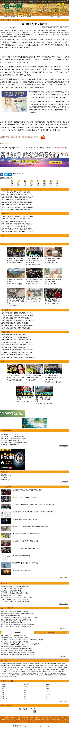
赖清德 (61, 665)
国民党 (37, 665)
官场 (15, 14)
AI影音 (54, 284)
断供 (34, 380)
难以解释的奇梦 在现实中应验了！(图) (11, 591)
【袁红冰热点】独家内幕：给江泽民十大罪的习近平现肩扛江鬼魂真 (34, 260)
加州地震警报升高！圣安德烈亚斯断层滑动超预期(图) (17, 197)
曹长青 (26, 698)
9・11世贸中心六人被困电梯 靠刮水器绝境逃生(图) (16, 352)
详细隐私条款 (34, 4)
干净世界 (10, 719)
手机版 (43, 27)
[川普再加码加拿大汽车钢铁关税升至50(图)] (6, 519)
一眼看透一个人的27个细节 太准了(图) (11, 589)
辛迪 (47, 698)
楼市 (52, 669)
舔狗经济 (19, 380)
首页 (5, 14)
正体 (47, 27)
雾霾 (29, 671)
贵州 (29, 284)
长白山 (8, 673)
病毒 (24, 663)
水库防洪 (50, 403)
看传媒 (47, 719)
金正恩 (54, 665)
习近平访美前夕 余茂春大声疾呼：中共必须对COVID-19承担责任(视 (20, 618)
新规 (54, 303)
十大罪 (36, 264)
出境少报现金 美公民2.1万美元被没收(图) (13, 334)
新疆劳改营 (25, 673)
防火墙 (37, 671)
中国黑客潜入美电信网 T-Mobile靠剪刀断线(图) (15, 194)
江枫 (25, 696)
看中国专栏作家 (7, 681)
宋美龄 (30, 675)
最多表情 (51, 632)
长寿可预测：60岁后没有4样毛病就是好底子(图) (14, 593)
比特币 (30, 669)
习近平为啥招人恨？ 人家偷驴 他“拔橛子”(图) (13, 635)
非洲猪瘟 (20, 671)
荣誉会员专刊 (6, 430)
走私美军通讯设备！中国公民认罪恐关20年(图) (15, 337)
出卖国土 (47, 663)
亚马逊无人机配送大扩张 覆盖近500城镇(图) (14, 199)
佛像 (10, 284)
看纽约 (42, 719)
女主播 (34, 673)
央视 (38, 673)
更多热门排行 (63, 628)
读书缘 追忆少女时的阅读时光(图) (10, 444)
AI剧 (51, 284)
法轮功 (50, 671)
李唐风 (48, 690)
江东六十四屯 (60, 671)
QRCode (15, 174)
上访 (47, 671)
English (43, 717)
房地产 (48, 669)
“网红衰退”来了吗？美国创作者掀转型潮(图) (14, 347)
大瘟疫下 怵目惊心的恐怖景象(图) (10, 615)
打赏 (51, 27)
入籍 (62, 673)
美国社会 (6, 16)
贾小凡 (4, 686)
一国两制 (65, 667)
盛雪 (25, 692)
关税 (2, 667)
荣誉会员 (55, 153)
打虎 (55, 667)
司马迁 (39, 301)
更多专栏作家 (63, 701)
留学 (49, 673)
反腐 (52, 667)
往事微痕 (28, 665)
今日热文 (4, 244)
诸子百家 (35, 301)
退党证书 (59, 719)
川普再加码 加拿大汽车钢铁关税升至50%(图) (24, 519)
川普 (14, 663)
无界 (35, 721)
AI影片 (58, 284)
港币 (45, 669)
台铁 (55, 663)
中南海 (30, 667)
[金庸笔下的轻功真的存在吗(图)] (6, 570)
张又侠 (40, 663)
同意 (61, 4)
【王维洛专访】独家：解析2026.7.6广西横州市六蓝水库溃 (43, 399)
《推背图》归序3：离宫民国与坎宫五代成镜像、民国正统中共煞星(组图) (32, 512)
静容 (25, 694)
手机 (65, 675)
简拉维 (18, 305)
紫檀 (15, 305)
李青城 (48, 694)
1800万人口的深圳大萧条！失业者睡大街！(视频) (26, 533)
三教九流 (30, 301)
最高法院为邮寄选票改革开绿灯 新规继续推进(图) (15, 586)
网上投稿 (7, 717)
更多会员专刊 (63, 446)
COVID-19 (28, 663)
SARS (20, 673)
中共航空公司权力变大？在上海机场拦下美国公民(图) (27, 490)
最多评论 (18, 632)
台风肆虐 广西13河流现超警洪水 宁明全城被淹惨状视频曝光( (15, 301)
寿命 (11, 677)
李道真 (26, 686)
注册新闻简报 (6, 705)
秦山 (3, 694)
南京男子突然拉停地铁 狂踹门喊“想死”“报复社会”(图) (15, 646)
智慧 (60, 675)
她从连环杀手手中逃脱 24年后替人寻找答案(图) (15, 209)
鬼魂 (33, 264)
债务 (22, 669)
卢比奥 (21, 663)
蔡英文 (2, 671)
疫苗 (8, 665)
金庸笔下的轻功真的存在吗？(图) (21, 570)
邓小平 (34, 675)
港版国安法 (18, 665)
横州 (41, 403)
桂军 (17, 675)
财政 (54, 669)
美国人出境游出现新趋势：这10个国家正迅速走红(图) (17, 342)
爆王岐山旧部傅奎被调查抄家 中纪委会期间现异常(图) (16, 620)
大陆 (10, 14)
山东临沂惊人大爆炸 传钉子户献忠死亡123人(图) (14, 611)
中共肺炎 (3, 663)
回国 (59, 673)
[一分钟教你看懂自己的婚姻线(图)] (6, 555)
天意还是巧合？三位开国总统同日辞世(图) (12, 436)
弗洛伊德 (44, 665)
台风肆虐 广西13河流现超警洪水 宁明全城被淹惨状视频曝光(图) (30, 526)
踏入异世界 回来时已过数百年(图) (10, 440)
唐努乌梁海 (3, 673)
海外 (4, 675)
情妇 (45, 667)
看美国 (8, 20)
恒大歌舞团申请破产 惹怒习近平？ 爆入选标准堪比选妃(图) (17, 613)
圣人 (19, 401)
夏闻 (47, 688)
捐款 (19, 717)
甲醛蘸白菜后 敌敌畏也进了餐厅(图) (11, 595)
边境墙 (4, 667)
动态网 (65, 719)
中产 (59, 669)
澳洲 (11, 675)
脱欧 (17, 669)
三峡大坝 (59, 663)
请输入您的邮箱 (23, 709)
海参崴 (62, 669)
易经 (52, 675)
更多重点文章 (63, 577)
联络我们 (13, 717)
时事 (18, 16)
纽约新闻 (28, 16)
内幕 (33, 667)
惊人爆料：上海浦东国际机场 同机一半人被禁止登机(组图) (17, 652)
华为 (47, 667)
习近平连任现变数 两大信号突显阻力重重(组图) (14, 438)
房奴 (32, 380)
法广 (2, 669)
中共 (48, 303)
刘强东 (8, 671)
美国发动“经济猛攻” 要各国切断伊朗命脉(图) (24, 497)
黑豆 (53, 262)
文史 (45, 14)
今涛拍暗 (26, 684)
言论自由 (30, 673)
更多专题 (64, 482)
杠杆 (25, 669)
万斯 (8, 667)
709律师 (44, 671)
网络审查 (55, 671)
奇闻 (55, 14)
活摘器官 (51, 663)
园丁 (3, 692)
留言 (54, 27)
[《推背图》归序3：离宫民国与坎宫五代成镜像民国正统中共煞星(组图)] (6, 512)
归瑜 (47, 686)
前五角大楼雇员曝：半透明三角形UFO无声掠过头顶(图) (18, 357)
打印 (57, 27)
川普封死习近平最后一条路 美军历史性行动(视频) (15, 637)
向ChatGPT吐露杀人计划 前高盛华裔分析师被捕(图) (16, 202)
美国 (20, 14)
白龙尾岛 (12, 673)
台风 (10, 305)
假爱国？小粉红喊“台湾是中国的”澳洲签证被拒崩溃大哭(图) (17, 654)
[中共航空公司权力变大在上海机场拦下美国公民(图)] (6, 490)
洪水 (22, 401)
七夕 (10, 380)
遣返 (54, 673)
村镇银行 (14, 262)
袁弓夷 (13, 665)
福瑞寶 (53, 719)
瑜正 (3, 696)
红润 (56, 262)
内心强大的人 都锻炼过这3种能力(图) (11, 622)
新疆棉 (63, 663)
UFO (48, 665)
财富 (57, 669)
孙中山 (22, 675)
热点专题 (4, 472)
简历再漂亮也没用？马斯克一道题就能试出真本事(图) (17, 204)
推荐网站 (4, 719)
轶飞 (3, 688)
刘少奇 (40, 675)
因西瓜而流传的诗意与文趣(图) (9, 434)
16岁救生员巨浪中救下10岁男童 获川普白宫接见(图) (17, 207)
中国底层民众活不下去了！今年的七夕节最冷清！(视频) (16, 597)
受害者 (18, 262)
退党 (41, 665)
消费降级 (14, 380)
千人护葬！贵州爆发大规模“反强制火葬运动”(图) (25, 548)
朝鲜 (11, 669)
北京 (5, 671)
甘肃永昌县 (19, 284)
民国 (14, 675)
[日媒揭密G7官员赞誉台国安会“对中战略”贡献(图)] (6, 563)
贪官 (42, 667)
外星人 (7, 677)
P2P (27, 671)
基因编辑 (33, 671)
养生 (16, 677)
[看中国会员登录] (12, 413)
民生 (2, 675)
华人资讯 (13, 16)
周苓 (3, 690)
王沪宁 (18, 667)
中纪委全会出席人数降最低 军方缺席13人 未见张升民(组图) (17, 624)
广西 (38, 403)
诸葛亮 (49, 675)
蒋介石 (26, 675)
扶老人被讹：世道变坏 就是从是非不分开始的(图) (15, 601)
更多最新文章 (63, 603)
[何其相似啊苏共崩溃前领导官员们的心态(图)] (6, 541)
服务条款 (30, 717)
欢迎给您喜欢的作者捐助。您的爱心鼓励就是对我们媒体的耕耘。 (19, 137)
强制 (37, 284)
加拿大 (14, 669)
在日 (19, 30)
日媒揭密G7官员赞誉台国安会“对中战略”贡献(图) (25, 563)
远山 (25, 688)
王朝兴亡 (14, 284)
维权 (21, 262)
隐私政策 (37, 717)
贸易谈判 (14, 667)
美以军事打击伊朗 (6, 475)
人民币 (37, 669)
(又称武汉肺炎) (9, 663)
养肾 (48, 262)
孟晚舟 (65, 665)
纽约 (35, 14)
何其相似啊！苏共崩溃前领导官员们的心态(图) (25, 541)
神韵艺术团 (18, 719)
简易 (47, 684)
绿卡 (64, 673)
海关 (51, 673)
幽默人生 (56, 675)
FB (8, 669)
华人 (40, 673)
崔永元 (26, 667)
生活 (50, 14)
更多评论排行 (63, 656)
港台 (25, 14)
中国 (46, 57)
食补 (50, 262)
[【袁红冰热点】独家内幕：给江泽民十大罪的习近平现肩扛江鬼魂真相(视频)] (6, 504)
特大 (61, 27)
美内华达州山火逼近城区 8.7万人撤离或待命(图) (15, 192)
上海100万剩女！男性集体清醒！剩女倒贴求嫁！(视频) (16, 648)
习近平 (40, 264)
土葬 (31, 284)
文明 (25, 401)
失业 (29, 380)
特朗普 (17, 663)
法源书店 (25, 719)
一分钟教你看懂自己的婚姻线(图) (21, 555)
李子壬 (48, 696)
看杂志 (31, 719)
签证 (56, 673)
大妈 (12, 671)
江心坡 (16, 673)
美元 (28, 669)
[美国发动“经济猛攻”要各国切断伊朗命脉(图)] (6, 497)
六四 (43, 663)
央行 (20, 669)
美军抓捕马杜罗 (5, 480)
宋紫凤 (4, 684)
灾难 (28, 401)
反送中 (38, 667)
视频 (60, 14)
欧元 (40, 669)
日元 (43, 669)
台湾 (66, 669)
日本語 (62, 717)
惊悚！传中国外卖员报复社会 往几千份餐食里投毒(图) (16, 626)
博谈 (30, 14)
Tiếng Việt (56, 717)
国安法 (2, 665)
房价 (14, 671)
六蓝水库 (45, 403)
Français (49, 717)
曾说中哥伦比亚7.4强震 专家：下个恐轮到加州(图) (16, 344)
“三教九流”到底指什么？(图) (34, 299)
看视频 (37, 719)
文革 (13, 677)
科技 (22, 16)
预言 (2, 677)
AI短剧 (48, 284)
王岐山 (57, 665)
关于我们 (24, 717)
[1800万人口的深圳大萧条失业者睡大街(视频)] (6, 533)
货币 (34, 669)
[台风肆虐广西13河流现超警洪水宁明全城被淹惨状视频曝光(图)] (6, 526)
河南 (10, 262)
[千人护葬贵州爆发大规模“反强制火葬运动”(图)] (6, 548)
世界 (40, 14)
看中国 (13, 7)
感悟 (63, 675)
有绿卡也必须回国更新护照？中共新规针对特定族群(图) (16, 650)
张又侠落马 (4, 477)
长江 (5, 665)
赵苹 (47, 692)
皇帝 (46, 675)
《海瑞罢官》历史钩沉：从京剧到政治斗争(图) (14, 442)
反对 (34, 284)
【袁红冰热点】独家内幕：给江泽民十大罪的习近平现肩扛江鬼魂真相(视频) (33, 504)
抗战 (19, 675)
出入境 (51, 303)
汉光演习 (24, 665)
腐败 (50, 667)
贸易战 (32, 663)
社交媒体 (5, 669)
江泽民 (29, 264)
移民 (43, 673)
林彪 (37, 675)
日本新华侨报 (8, 143)
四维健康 (4, 698)
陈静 (25, 690)
